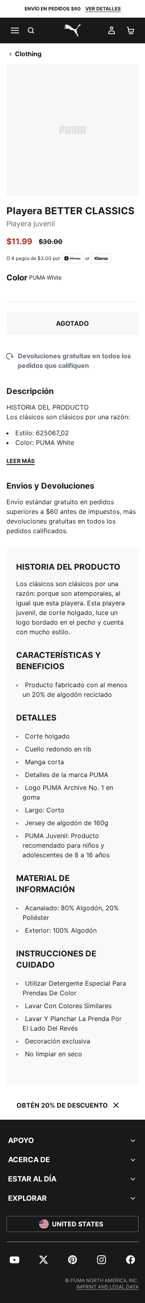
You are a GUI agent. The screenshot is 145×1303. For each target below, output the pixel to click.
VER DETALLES (103, 9)
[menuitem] (14, 1260)
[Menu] (14, 30)
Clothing (28, 54)
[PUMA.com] (72, 30)
